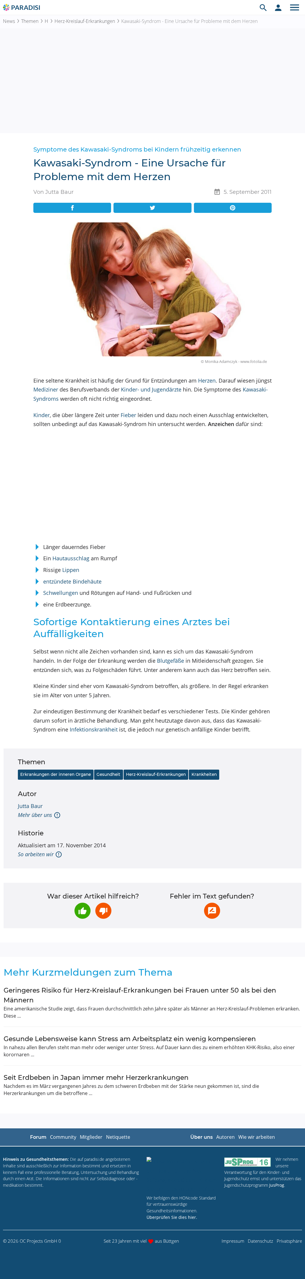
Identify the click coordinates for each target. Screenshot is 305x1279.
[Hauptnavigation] (294, 7)
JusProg (276, 1185)
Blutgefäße (170, 660)
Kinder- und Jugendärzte (151, 389)
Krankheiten (204, 774)
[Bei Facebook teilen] (72, 208)
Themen (29, 21)
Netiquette (118, 1137)
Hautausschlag (70, 558)
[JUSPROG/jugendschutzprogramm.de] (247, 1162)
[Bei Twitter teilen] (152, 208)
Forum (38, 1137)
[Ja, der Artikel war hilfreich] (82, 911)
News (9, 21)
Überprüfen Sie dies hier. (172, 1217)
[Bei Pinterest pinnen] (233, 208)
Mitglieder (91, 1137)
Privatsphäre (289, 1241)
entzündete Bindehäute (72, 581)
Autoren (225, 1137)
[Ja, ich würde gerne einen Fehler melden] (212, 911)
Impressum (233, 1241)
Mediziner (45, 389)
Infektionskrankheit (94, 729)
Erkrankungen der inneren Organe (55, 774)
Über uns (201, 1137)
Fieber (128, 415)
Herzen (207, 380)
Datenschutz (260, 1241)
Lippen (70, 569)
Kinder (41, 415)
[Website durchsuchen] (263, 7)
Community (63, 1137)
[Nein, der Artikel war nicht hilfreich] (103, 911)
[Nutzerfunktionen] (278, 7)
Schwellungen (60, 592)
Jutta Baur (30, 805)
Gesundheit (108, 774)
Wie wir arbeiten (256, 1137)
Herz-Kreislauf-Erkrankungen (85, 21)
